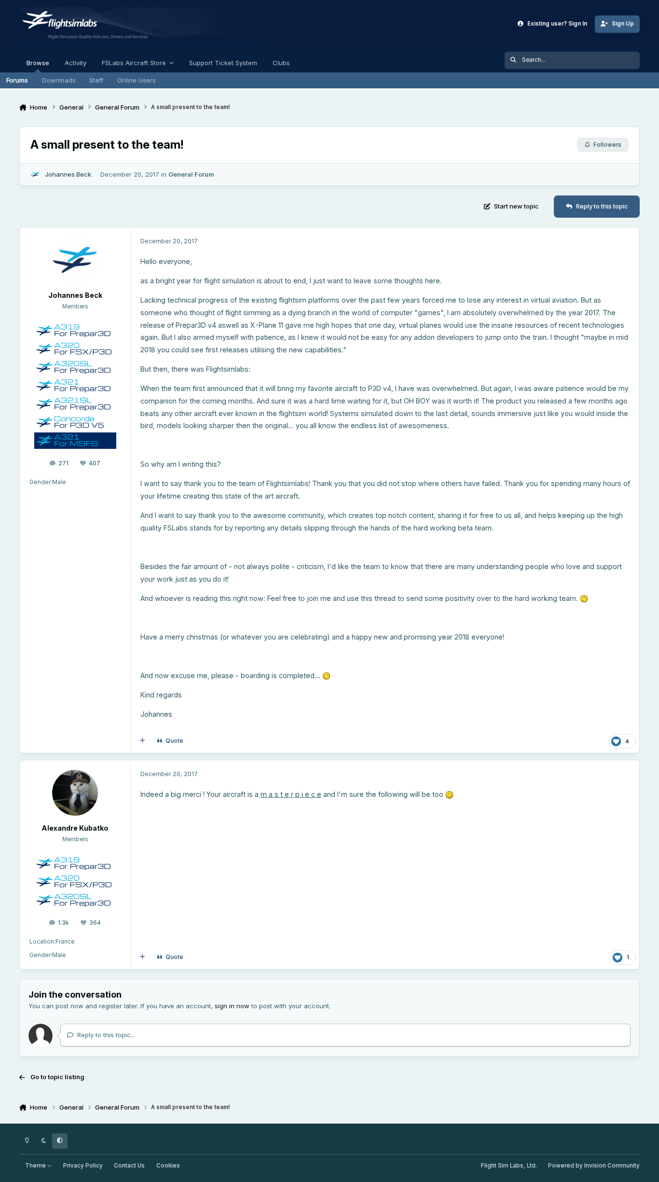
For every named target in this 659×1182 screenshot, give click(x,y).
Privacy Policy (83, 1165)
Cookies (168, 1165)
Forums (17, 80)
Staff (96, 80)
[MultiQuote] (142, 741)
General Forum (191, 174)
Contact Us (129, 1165)
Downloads (59, 80)
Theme (36, 1165)
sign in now (232, 1006)
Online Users (136, 80)
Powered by (594, 1165)
